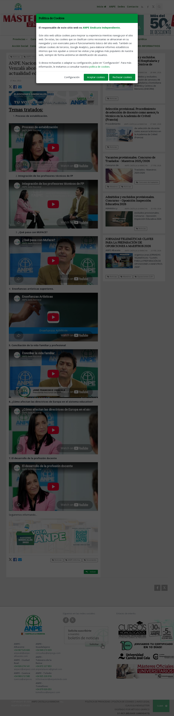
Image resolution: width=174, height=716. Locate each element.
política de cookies (99, 66)
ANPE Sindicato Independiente (101, 27)
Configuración (72, 77)
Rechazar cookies (122, 77)
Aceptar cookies (96, 77)
